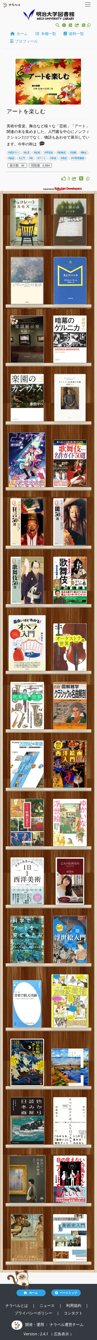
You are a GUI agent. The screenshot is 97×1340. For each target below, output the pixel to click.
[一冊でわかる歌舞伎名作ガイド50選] (69, 463)
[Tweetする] (84, 25)
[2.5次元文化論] (27, 460)
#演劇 (73, 152)
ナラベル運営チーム (67, 1324)
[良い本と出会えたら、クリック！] (64, 178)
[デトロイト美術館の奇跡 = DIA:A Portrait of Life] (69, 397)
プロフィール (25, 41)
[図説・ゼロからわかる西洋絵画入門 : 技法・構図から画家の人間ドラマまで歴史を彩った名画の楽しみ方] (70, 764)
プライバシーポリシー (34, 1313)
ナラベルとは (17, 1305)
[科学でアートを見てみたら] (27, 939)
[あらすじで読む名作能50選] (69, 521)
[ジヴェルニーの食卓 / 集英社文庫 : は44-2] (27, 280)
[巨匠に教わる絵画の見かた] (27, 822)
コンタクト (73, 1313)
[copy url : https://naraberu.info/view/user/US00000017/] (88, 25)
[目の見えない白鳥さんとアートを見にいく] (70, 1179)
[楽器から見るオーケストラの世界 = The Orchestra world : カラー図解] (69, 647)
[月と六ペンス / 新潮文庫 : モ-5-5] (70, 280)
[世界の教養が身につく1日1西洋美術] (27, 881)
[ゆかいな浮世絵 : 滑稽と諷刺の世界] (70, 822)
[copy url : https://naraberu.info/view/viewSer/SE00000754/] (87, 178)
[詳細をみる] (42, 144)
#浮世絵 (48, 152)
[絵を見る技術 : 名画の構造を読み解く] (27, 1237)
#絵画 (37, 152)
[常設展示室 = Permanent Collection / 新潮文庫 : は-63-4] (27, 339)
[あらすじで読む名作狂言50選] (27, 521)
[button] (57, 25)
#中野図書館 (77, 158)
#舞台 (84, 152)
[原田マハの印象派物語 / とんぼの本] (27, 1179)
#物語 (11, 158)
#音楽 (53, 158)
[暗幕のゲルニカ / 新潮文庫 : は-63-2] (69, 339)
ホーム (21, 33)
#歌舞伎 (61, 152)
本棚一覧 (47, 33)
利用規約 (74, 1305)
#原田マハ (13, 152)
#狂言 (27, 152)
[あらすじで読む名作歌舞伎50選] (27, 580)
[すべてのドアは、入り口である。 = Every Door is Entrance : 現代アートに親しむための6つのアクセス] (69, 1120)
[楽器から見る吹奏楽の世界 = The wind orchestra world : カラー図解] (27, 705)
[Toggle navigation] (87, 4)
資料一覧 (75, 33)
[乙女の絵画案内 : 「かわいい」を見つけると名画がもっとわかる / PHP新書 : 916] (70, 881)
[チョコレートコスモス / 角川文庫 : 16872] (27, 222)
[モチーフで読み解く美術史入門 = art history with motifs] (70, 1237)
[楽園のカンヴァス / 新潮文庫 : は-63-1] (27, 397)
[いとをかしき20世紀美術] (70, 1001)
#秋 (31, 158)
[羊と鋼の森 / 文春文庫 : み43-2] (70, 222)
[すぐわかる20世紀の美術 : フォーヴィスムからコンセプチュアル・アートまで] (27, 764)
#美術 (64, 158)
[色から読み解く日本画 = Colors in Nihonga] (27, 1120)
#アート (41, 158)
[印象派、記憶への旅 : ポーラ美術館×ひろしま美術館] (70, 1067)
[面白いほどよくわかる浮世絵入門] (70, 939)
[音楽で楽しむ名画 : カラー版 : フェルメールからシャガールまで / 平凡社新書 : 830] (27, 1003)
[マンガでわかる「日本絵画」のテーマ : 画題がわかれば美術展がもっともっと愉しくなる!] (27, 1062)
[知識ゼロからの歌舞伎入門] (70, 580)
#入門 (22, 158)
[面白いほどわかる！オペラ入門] (27, 643)
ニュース (48, 1305)
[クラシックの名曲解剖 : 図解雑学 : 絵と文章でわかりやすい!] (69, 705)
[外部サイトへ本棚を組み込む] (77, 25)
